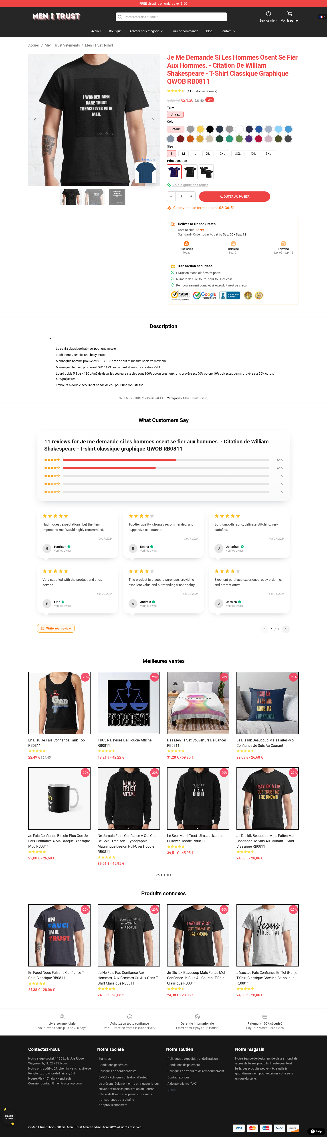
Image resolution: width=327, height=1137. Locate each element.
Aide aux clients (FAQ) (183, 1083)
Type (170, 107)
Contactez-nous (179, 1077)
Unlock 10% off (9, 1117)
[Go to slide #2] (94, 197)
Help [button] (319, 1131)
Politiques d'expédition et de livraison (193, 1058)
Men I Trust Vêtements (62, 45)
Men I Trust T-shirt (99, 45)
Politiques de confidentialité (117, 1071)
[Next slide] (153, 120)
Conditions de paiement (184, 1065)
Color (171, 121)
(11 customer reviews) (202, 91)
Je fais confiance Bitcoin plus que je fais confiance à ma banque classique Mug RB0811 (59, 841)
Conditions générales (113, 1065)
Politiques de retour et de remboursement (196, 1071)
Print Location (177, 160)
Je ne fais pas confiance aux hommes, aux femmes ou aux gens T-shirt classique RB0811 (128, 978)
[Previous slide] (35, 120)
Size (170, 146)
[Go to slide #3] (117, 197)
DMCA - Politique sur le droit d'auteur (124, 1077)
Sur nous (105, 1058)
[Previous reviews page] (264, 629)
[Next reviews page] (286, 629)
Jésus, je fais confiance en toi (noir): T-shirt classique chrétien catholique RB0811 (266, 978)
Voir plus (163, 875)
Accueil (34, 45)
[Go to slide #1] (71, 197)
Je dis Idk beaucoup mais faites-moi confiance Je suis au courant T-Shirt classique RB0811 (265, 841)
